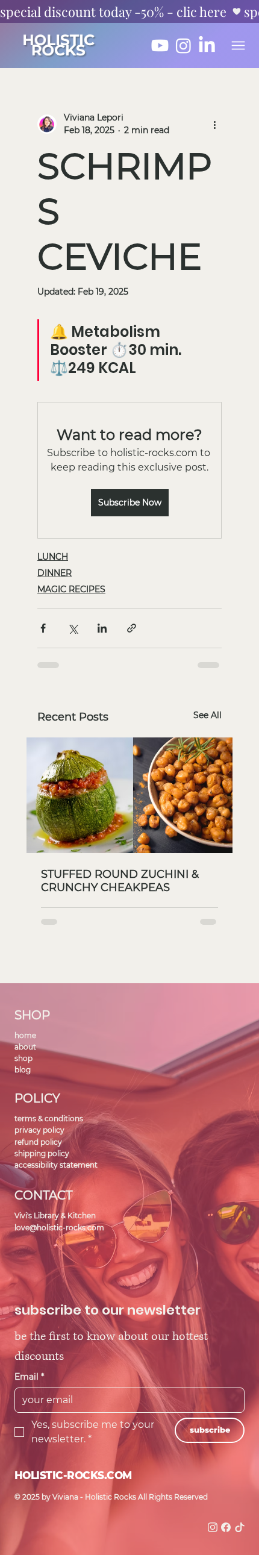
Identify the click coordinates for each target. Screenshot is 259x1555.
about (25, 1046)
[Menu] (238, 45)
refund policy (38, 1142)
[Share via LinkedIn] (102, 628)
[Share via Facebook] (43, 628)
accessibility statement (56, 1164)
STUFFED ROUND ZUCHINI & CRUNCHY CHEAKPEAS (120, 881)
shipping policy (41, 1153)
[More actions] (214, 124)
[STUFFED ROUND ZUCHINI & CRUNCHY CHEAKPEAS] (129, 795)
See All (207, 715)
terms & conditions (48, 1118)
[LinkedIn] (207, 45)
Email (29, 1376)
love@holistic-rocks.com (59, 1227)
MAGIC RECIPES (71, 589)
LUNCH (52, 556)
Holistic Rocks (58, 45)
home (25, 1035)
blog (22, 1069)
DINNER (54, 573)
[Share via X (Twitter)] (72, 628)
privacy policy (39, 1129)
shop (23, 1058)
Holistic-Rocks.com (73, 1475)
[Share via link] (131, 628)
